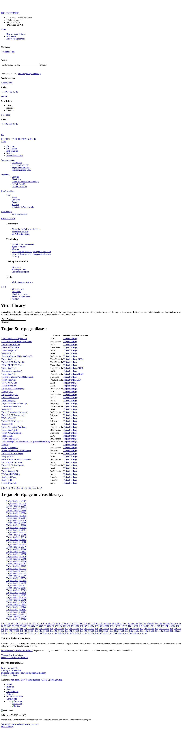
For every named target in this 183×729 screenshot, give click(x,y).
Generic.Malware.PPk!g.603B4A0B (16, 356)
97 (69, 626)
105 (96, 626)
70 (177, 624)
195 (74, 631)
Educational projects (20, 272)
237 (51, 633)
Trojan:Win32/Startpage (11, 433)
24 (54, 624)
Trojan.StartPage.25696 (16, 511)
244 (77, 633)
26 (59, 624)
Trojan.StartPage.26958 (16, 554)
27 (62, 624)
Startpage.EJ (6, 409)
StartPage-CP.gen (8, 477)
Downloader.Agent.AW (11, 371)
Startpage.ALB (7, 353)
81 (26, 626)
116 (136, 626)
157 (111, 628)
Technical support (14, 20)
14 (27, 488)
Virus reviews (17, 289)
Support (9, 689)
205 (111, 631)
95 (64, 626)
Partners (9, 694)
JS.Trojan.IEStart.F (9, 447)
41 (99, 624)
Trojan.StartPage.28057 (16, 588)
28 (65, 624)
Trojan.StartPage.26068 (16, 525)
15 (30, 488)
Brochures (16, 267)
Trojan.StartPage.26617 (16, 544)
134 (25, 628)
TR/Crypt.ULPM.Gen (10, 344)
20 (43, 624)
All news (15, 299)
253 (111, 633)
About (14, 197)
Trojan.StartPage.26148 (16, 527)
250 (100, 633)
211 (133, 631)
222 (175, 631)
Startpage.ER (7, 424)
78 (18, 626)
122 (158, 626)
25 (57, 624)
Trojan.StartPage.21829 (73, 374)
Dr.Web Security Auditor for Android (17, 650)
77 (15, 626)
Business (10, 687)
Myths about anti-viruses (22, 282)
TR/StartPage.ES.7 (9, 350)
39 (94, 624)
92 (56, 626)
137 (36, 628)
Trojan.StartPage (70, 338)
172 (167, 628)
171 (164, 628)
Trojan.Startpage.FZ (9, 471)
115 (133, 626)
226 (10, 633)
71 (180, 624)
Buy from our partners (15, 34)
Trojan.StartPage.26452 (16, 539)
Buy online (11, 36)
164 (137, 628)
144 (62, 628)
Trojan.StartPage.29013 (16, 614)
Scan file (15, 177)
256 (122, 633)
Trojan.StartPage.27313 (16, 568)
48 (118, 624)
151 (89, 628)
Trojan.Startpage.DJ (9, 394)
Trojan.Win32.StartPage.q (12, 453)
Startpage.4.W (7, 468)
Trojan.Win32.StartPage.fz (12, 465)
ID (34, 139)
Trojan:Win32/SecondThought (14, 403)
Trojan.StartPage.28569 (16, 600)
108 (107, 626)
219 (163, 631)
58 (145, 624)
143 (59, 628)
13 (24, 488)
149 (81, 628)
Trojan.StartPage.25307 (16, 501)
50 (124, 624)
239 (59, 633)
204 (107, 631)
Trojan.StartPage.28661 (16, 609)
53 (132, 624)
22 (49, 624)
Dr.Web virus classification (23, 244)
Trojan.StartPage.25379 (16, 503)
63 (158, 624)
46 (113, 624)
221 (171, 631)
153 (96, 628)
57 (142, 624)
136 (32, 628)
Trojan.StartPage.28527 (16, 595)
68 (172, 624)
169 (156, 628)
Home (9, 684)
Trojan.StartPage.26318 (16, 537)
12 (22, 488)
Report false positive (20, 167)
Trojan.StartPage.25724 (16, 513)
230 (25, 633)
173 (171, 628)
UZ (28, 139)
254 (115, 633)
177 (6, 631)
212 (137, 631)
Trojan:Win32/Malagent (11, 421)
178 (10, 631)
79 (21, 626)
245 (81, 633)
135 (29, 628)
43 (105, 624)
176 (2, 631)
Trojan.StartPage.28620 (16, 602)
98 (72, 626)
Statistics (15, 204)
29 (67, 624)
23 (51, 624)
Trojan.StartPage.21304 (73, 359)
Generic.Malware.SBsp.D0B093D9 (16, 341)
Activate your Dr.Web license (19, 17)
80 (24, 626)
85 (37, 626)
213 (141, 631)
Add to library (9, 52)
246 (85, 633)
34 (81, 624)
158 (115, 628)
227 (14, 633)
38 (91, 624)
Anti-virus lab (12, 151)
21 (46, 624)
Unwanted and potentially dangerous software (31, 251)
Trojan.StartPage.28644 (16, 605)
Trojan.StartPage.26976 (16, 556)
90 (50, 626)
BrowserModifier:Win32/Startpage (16, 450)
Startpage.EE (7, 436)
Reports (15, 202)
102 (85, 626)
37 (89, 624)
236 (47, 633)
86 (40, 626)
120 (151, 626)
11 (19, 488)
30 (70, 624)
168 (152, 628)
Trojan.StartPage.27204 (16, 564)
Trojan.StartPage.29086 (16, 619)
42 (102, 624)
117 (140, 626)
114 (129, 626)
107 (104, 626)
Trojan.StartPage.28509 (16, 590)
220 (167, 631)
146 (70, 628)
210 (130, 631)
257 (126, 633)
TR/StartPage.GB (8, 483)
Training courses (19, 269)
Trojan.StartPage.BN (10, 430)
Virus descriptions (19, 214)
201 (96, 631)
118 (143, 626)
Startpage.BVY (8, 456)
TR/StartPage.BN (8, 386)
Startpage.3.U (7, 391)
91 (53, 626)
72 (2, 626)
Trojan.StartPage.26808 (16, 549)
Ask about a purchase (15, 39)
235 (44, 633)
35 (83, 624)
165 (141, 628)
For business (11, 148)
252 (107, 633)
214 (145, 631)
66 (166, 624)
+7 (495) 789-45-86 (9, 92)
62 (156, 624)
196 (77, 631)
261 (141, 633)
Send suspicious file (20, 165)
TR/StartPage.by (8, 400)
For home (10, 146)
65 (164, 624)
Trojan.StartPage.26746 (16, 547)
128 (2, 628)
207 (119, 631)
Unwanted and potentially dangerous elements (31, 254)
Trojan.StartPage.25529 (16, 508)
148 (77, 628)
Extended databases (20, 231)
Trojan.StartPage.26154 (16, 530)
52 (129, 624)
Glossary (15, 256)
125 (170, 626)
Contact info (11, 699)
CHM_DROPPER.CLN (11, 365)
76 (13, 626)
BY (31, 139)
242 (70, 633)
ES (13, 139)
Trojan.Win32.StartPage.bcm (13, 427)
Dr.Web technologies (20, 234)
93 (58, 626)
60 (150, 624)
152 (92, 628)
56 (140, 624)
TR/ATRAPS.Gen (9, 383)
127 (177, 626)
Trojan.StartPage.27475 (16, 583)
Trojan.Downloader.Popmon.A (14, 412)
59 (148, 624)
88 (45, 626)
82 (29, 626)
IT (19, 139)
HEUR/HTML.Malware (11, 462)
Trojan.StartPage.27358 (16, 576)
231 (29, 633)
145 (66, 628)
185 (36, 631)
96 (66, 626)
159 (119, 628)
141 (51, 628)
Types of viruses (19, 247)
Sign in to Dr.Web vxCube (23, 207)
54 (134, 624)
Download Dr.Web (15, 25)
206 (115, 631)
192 (62, 631)
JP (22, 139)
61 (153, 624)
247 (89, 633)
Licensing (16, 200)
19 (41, 488)
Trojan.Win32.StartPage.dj (12, 389)
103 (89, 626)
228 (17, 633)
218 (160, 631)
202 (100, 631)
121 (155, 626)
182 (25, 631)
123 (162, 626)
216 (152, 631)
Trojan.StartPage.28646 (16, 607)
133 (21, 628)
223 (178, 631)
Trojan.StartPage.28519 (16, 592)
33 (78, 624)
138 (40, 628)
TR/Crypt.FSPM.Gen (10, 474)
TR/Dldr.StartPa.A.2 (10, 397)
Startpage (5, 445)
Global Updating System (51, 680)
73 (5, 626)
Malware (15, 249)
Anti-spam (15, 680)
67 (169, 624)
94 (61, 626)
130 (10, 628)
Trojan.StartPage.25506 (16, 506)
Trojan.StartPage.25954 (16, 518)
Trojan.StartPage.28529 (16, 597)
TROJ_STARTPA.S (10, 347)
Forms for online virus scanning (25, 182)
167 (149, 628)
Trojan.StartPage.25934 (16, 515)
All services (17, 162)
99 (74, 626)
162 (130, 628)
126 (173, 626)
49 (121, 624)
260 (137, 633)
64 (161, 624)
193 (66, 631)
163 (134, 628)
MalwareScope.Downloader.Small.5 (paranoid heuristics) (25, 442)
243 (74, 633)
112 (122, 626)
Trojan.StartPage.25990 (16, 523)
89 (48, 626)
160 (122, 628)
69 (174, 624)
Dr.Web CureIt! (18, 184)
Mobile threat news (20, 294)
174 (175, 628)
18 (38, 624)
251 (104, 633)
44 (108, 624)
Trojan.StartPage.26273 (16, 532)
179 (14, 631)
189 (51, 631)
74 (7, 626)
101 (81, 626)
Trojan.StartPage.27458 (16, 580)
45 (110, 624)
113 (125, 626)
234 (40, 633)
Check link (16, 179)
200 (92, 631)
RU (3, 139)
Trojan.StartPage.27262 (16, 566)
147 (74, 628)
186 (40, 631)
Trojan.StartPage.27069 (16, 559)
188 (47, 631)
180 (17, 631)
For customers (12, 691)
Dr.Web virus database (30, 680)
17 (35, 488)
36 (86, 624)
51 (126, 624)
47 (116, 624)
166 (145, 628)
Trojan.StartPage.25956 (16, 520)
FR (16, 139)
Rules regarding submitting (29, 73)
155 (104, 628)
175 (179, 628)
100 (77, 626)
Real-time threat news (21, 296)
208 (122, 631)
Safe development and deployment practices (19, 724)
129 (6, 628)
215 (148, 631)
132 (17, 628)
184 (32, 631)
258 (130, 633)
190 (55, 631)
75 (10, 626)
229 (21, 633)
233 (36, 633)
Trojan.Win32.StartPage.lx (12, 362)
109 (111, 626)
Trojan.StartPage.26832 (16, 551)
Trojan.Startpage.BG (10, 439)
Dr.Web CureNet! (19, 186)
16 (32, 488)
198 (85, 631)
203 (104, 631)
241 (66, 633)
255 (119, 633)
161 (126, 628)
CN (6, 139)
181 (21, 631)
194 (70, 631)
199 (89, 631)
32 (75, 624)
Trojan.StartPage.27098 (16, 561)
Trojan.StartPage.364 (72, 380)
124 (166, 626)
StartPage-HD (7, 480)
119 (147, 626)
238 (55, 633)
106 (100, 626)
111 (118, 626)
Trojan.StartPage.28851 (16, 612)
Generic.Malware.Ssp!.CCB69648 (16, 459)
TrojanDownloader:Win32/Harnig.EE (17, 377)
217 (156, 631)
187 (44, 631)
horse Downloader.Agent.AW (14, 338)
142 (55, 628)
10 (17, 488)
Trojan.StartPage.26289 (16, 535)
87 (42, 626)
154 (100, 628)
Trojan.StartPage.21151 (73, 368)
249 (96, 633)
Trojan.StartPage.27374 (16, 578)
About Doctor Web (14, 156)
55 (137, 624)
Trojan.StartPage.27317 (16, 571)
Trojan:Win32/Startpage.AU (13, 415)
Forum (4, 96)
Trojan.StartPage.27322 (16, 573)
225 (6, 633)
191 (59, 631)
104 (92, 626)
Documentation (13, 22)
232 (32, 633)
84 (34, 626)
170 (160, 628)
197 (81, 631)
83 (32, 626)
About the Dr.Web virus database (26, 229)
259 (134, 633)
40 (97, 624)
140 (47, 628)
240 (62, 633)
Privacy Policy (7, 727)
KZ (25, 139)
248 (92, 633)
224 (2, 633)
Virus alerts (16, 291)
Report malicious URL (21, 170)
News (8, 153)
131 (14, 628)
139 (44, 628)
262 (145, 633)
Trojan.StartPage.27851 (16, 585)
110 (115, 626)
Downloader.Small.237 (11, 406)
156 (107, 628)
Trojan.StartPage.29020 (16, 617)
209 (126, 631)
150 (85, 628)
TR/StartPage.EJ (8, 418)
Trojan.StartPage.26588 (16, 542)
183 (29, 631)
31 (73, 624)
